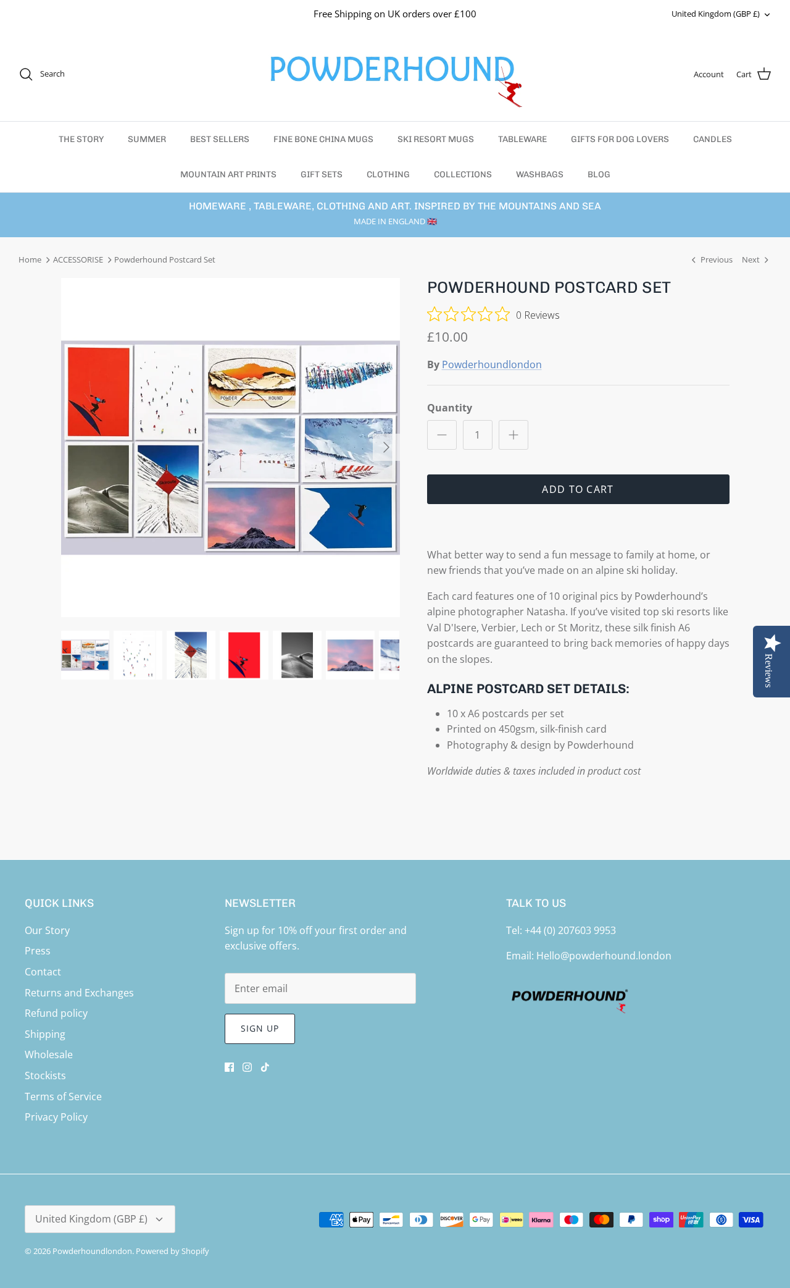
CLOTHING (388, 174)
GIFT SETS (322, 174)
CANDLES (712, 139)
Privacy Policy (56, 1117)
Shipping (45, 1034)
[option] (230, 447)
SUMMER (147, 139)
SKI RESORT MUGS (435, 139)
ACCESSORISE (78, 260)
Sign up (260, 1028)
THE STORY (81, 139)
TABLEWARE (522, 139)
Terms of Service (63, 1096)
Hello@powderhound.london (604, 955)
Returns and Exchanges (79, 993)
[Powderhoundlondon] (395, 74)
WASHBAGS (539, 174)
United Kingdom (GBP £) (716, 13)
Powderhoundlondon (492, 364)
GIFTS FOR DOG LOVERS (620, 139)
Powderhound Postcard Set (164, 260)
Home (30, 260)
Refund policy (56, 1013)
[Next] (386, 447)
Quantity (449, 408)
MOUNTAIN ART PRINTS (228, 174)
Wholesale (49, 1054)
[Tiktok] (265, 1067)
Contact (43, 972)
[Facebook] (229, 1067)
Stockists (45, 1075)
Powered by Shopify (172, 1250)
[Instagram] (247, 1067)
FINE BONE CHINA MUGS (323, 139)
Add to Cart (577, 489)
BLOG (599, 174)
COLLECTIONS (463, 174)
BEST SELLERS (219, 139)
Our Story (47, 930)
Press (38, 951)
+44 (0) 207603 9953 (570, 930)
